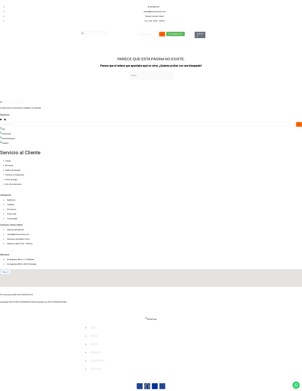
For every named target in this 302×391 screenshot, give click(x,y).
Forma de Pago (11, 179)
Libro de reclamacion (13, 184)
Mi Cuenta (9, 165)
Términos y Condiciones (14, 175)
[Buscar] (162, 34)
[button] (1, 119)
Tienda (7, 161)
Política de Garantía (12, 170)
